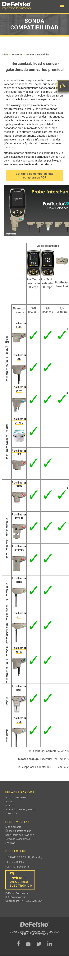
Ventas (9, 801)
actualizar (27, 164)
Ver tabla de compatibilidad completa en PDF (34, 175)
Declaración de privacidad (19, 834)
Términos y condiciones (17, 839)
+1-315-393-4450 (14, 861)
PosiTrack (10, 843)
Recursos (17, 54)
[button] (62, 6)
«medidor (43, 164)
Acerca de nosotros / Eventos (20, 809)
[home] (20, 6)
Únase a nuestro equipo (18, 830)
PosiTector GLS (19, 720)
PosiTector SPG (19, 484)
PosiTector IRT (19, 452)
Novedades (11, 813)
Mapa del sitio (13, 826)
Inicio (5, 54)
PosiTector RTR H (19, 516)
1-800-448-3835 (13, 857)
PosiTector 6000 (19, 325)
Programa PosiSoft (15, 797)
